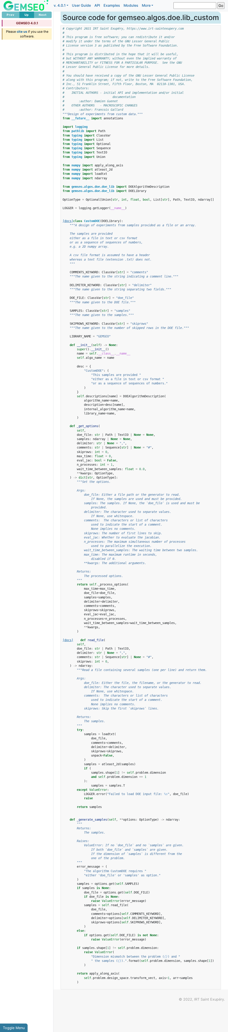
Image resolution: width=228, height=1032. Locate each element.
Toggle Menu (14, 1028)
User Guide (81, 5)
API (97, 5)
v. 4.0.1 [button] (60, 5)
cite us (22, 31)
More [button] (146, 5)
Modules (131, 5)
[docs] (68, 221)
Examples (112, 5)
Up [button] (26, 14)
